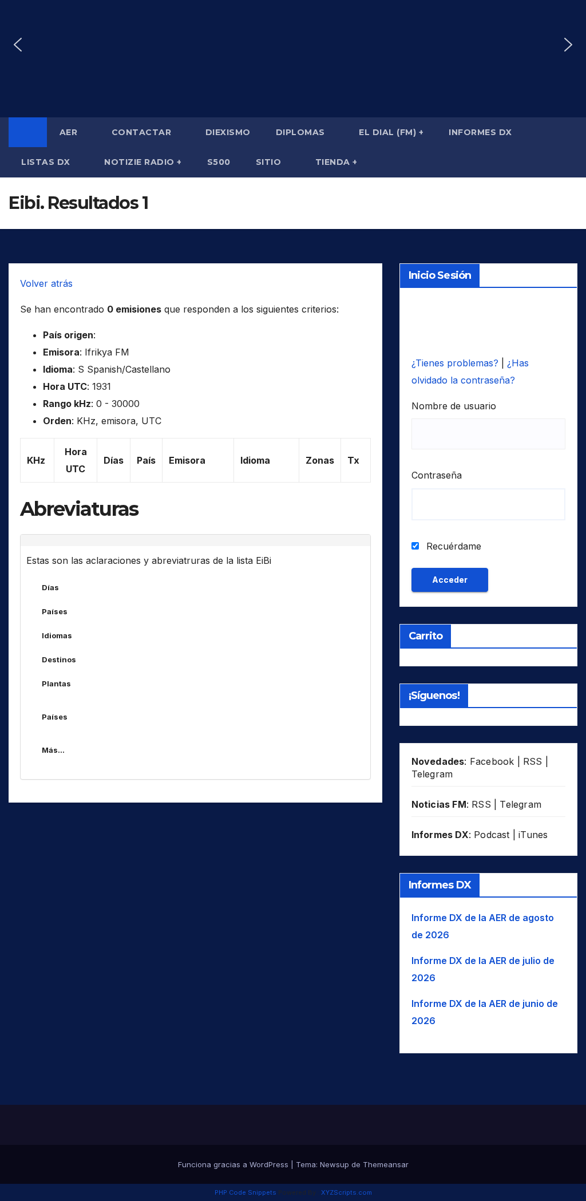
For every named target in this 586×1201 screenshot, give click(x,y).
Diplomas (302, 132)
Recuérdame (452, 546)
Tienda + (336, 162)
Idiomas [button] (57, 635)
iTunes (533, 834)
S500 (219, 162)
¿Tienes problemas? (456, 363)
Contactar (143, 132)
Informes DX (480, 132)
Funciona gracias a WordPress (234, 1164)
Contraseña (436, 475)
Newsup (334, 1164)
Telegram (432, 774)
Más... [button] (53, 749)
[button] (18, 44)
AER (70, 132)
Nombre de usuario (453, 406)
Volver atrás (46, 283)
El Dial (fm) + (391, 132)
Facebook (492, 761)
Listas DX (47, 162)
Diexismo (228, 132)
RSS (533, 761)
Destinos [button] (59, 659)
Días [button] (50, 587)
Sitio (270, 162)
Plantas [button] (56, 683)
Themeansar (386, 1164)
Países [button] (55, 611)
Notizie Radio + (143, 162)
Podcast (491, 834)
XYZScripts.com (346, 1192)
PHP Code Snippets (245, 1192)
